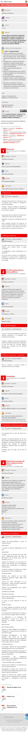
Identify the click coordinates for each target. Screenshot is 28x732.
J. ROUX (4, 28)
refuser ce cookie (22, 730)
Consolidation (12, 135)
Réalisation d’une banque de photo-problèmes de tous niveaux (13, 140)
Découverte (12, 128)
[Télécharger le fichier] (2, 691)
